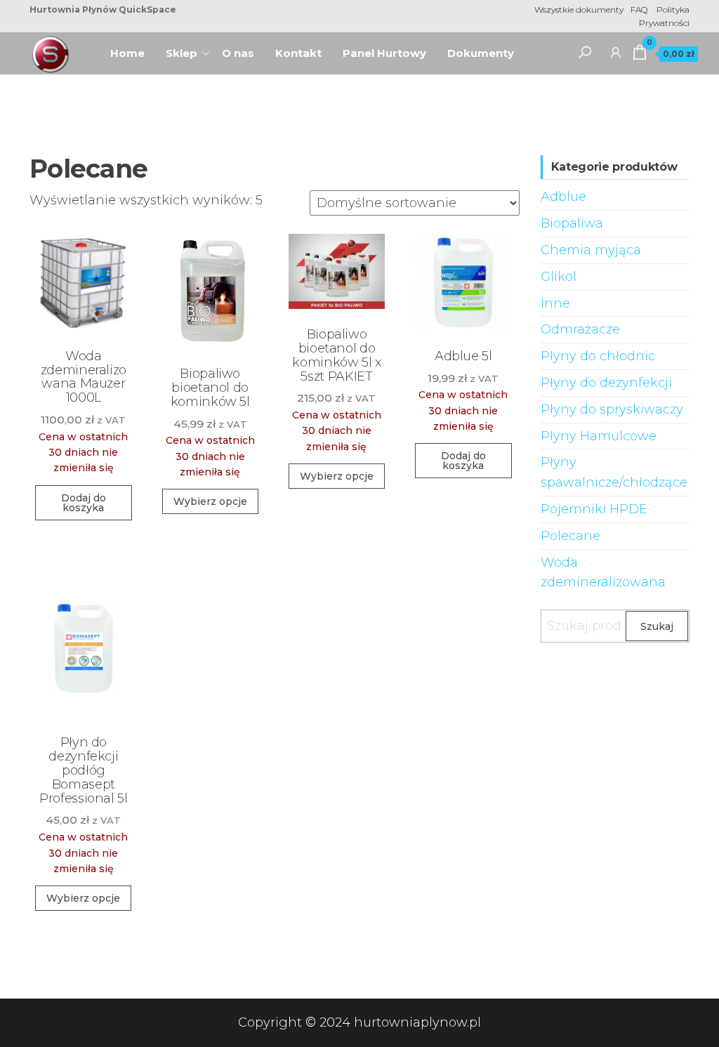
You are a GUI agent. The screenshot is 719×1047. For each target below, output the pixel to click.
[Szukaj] (585, 52)
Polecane (570, 536)
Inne (555, 303)
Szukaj (656, 626)
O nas (243, 48)
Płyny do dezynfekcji (606, 382)
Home (132, 48)
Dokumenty (480, 53)
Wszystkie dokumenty (579, 9)
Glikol (558, 276)
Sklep (181, 53)
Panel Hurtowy (384, 53)
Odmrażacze (580, 329)
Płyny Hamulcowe (599, 436)
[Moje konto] (616, 52)
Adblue (563, 196)
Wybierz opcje (210, 501)
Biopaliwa (572, 223)
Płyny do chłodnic (598, 356)
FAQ (640, 9)
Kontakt (298, 53)
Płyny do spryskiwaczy (612, 409)
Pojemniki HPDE (594, 509)
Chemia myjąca (591, 250)
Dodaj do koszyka (83, 503)
